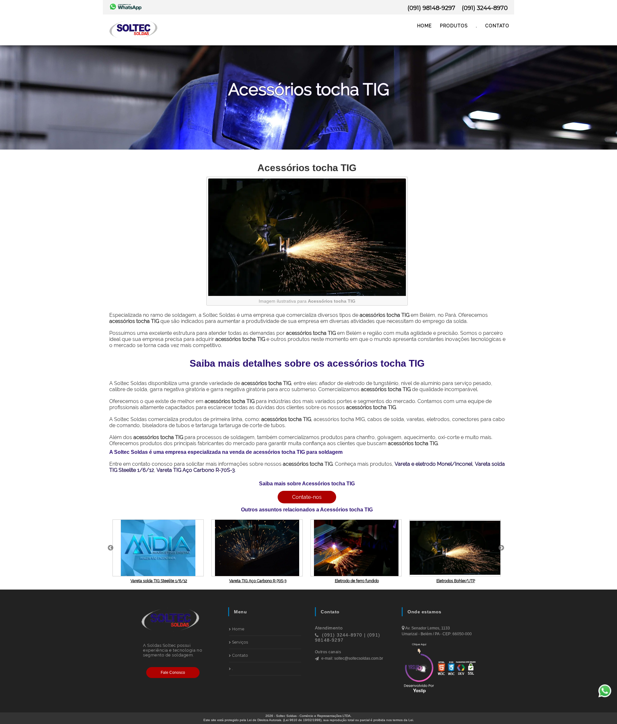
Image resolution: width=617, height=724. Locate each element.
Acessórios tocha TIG (306, 167)
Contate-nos (307, 497)
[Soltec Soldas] (133, 40)
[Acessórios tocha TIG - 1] (307, 294)
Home (424, 25)
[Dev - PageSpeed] (461, 668)
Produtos (454, 25)
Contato (497, 25)
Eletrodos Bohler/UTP (455, 581)
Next (501, 548)
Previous (110, 548)
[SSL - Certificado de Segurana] (471, 668)
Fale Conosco (173, 672)
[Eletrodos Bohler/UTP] (455, 547)
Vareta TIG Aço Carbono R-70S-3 (195, 470)
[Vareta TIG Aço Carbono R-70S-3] (257, 547)
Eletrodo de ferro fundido (357, 581)
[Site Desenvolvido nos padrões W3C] (451, 668)
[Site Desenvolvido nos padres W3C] (441, 668)
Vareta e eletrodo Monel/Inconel (433, 464)
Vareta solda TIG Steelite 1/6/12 (158, 581)
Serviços (240, 642)
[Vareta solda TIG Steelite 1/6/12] (158, 547)
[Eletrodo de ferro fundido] (356, 547)
